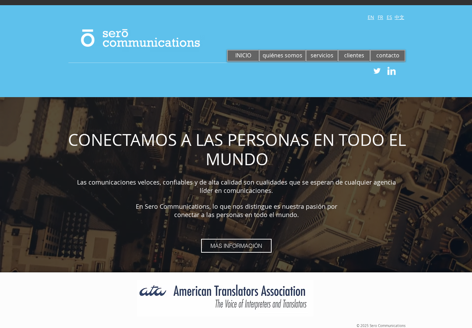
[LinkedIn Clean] (391, 71)
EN (371, 17)
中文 (399, 17)
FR (380, 17)
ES (389, 17)
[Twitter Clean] (377, 71)
